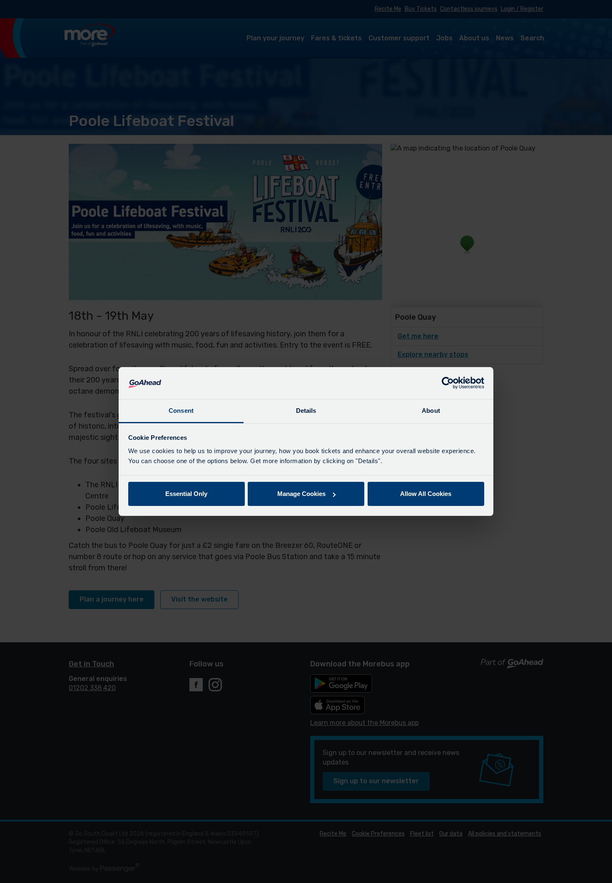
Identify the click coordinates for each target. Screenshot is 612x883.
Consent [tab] (181, 410)
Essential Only (186, 493)
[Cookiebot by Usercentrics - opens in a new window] (447, 383)
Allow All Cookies (425, 493)
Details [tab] (306, 410)
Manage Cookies (301, 493)
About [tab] (431, 410)
